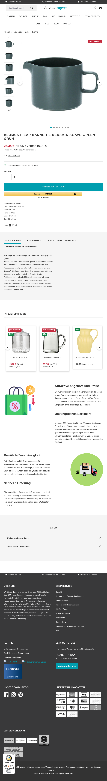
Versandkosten (51, 767)
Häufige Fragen (62, 609)
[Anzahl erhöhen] (22, 177)
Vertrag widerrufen (68, 666)
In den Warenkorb (53, 186)
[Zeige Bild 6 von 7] (65, 127)
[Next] (99, 347)
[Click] (55, 8)
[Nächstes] (99, 82)
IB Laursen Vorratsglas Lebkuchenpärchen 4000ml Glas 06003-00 (21, 357)
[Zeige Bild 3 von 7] (57, 127)
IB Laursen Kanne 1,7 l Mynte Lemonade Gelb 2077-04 (85, 357)
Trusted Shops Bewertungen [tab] (21, 246)
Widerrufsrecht (62, 600)
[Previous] (7, 347)
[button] (53, 195)
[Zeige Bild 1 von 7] (51, 127)
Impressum (60, 617)
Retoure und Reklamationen (67, 605)
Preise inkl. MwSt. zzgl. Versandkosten (20, 150)
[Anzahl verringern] (7, 177)
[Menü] (13, 755)
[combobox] (16, 8)
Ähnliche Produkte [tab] (16, 314)
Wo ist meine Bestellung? (20, 546)
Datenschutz (61, 622)
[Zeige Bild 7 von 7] (68, 127)
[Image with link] (28, 400)
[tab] (12, 241)
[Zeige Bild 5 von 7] (62, 127)
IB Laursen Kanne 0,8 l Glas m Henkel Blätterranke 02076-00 (54, 357)
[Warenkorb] (100, 8)
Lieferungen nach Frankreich (16, 649)
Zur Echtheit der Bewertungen (16, 653)
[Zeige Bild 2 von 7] (54, 127)
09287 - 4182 (65, 655)
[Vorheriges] (20, 82)
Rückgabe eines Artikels (20, 538)
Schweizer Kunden (63, 613)
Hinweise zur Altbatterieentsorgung (70, 626)
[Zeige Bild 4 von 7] (59, 127)
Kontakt (59, 592)
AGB (57, 630)
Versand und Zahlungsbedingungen (70, 596)
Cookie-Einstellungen (12, 657)
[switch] (8, 771)
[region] (53, 82)
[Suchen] (32, 8)
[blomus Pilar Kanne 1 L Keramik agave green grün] (59, 82)
